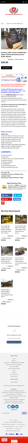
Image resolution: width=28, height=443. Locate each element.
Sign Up (24, 413)
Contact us (14, 372)
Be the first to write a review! (14, 342)
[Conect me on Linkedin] (17, 408)
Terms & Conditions (14, 366)
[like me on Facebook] (13, 408)
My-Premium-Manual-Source (14, 430)
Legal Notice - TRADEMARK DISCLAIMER (14, 362)
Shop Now (14, 441)
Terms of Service (14, 374)
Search (14, 358)
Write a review (19, 59)
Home (2, 23)
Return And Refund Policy (14, 368)
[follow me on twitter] (9, 408)
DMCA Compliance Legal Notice (14, 364)
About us (14, 360)
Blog (14, 370)
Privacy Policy (14, 376)
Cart (26, 2)
